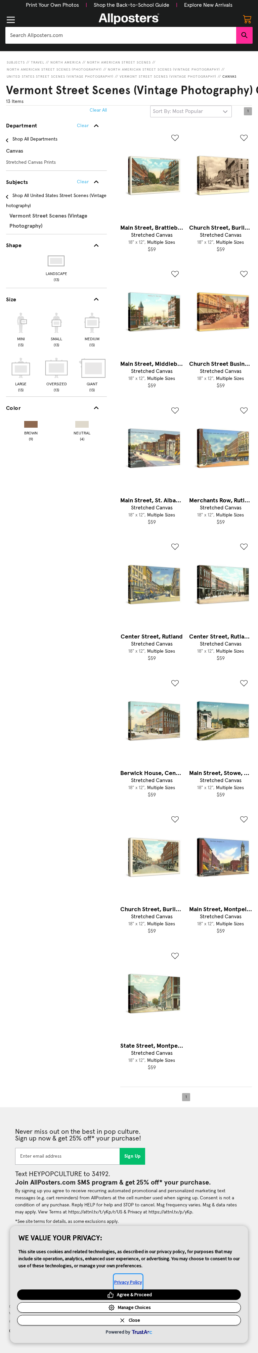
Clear (83, 182)
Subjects (16, 62)
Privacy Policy (128, 1282)
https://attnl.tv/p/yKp (170, 1212)
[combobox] (120, 35)
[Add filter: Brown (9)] (31, 423)
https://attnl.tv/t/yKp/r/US (95, 1212)
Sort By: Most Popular (178, 111)
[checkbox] (21, 328)
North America (65, 62)
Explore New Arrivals (208, 5)
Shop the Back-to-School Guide (131, 5)
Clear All (98, 110)
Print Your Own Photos (52, 5)
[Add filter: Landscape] (57, 261)
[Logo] (129, 19)
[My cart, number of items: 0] (247, 18)
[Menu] (10, 19)
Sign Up (132, 1156)
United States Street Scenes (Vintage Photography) (60, 76)
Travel (37, 62)
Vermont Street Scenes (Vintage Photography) (168, 76)
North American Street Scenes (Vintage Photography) (164, 69)
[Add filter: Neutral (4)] (82, 423)
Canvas (229, 76)
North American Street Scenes (119, 62)
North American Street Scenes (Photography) (54, 69)
